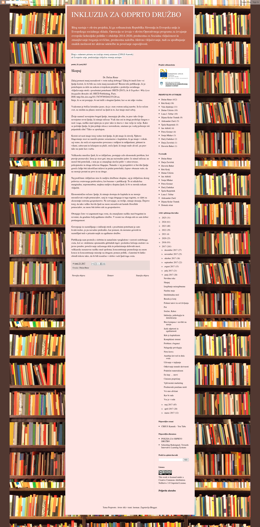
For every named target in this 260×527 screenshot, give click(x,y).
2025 (164, 217)
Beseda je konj (170, 298)
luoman (136, 507)
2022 (164, 229)
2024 (164, 221)
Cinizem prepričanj (172, 378)
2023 (164, 225)
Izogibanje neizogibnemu (174, 286)
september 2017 (171, 262)
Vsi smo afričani (171, 391)
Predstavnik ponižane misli (175, 387)
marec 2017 (169, 412)
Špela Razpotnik (168, 124)
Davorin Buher (167, 146)
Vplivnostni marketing (173, 383)
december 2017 (171, 250)
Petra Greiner (167, 131)
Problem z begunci (172, 343)
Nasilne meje (169, 290)
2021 (164, 234)
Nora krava (168, 351)
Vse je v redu (169, 399)
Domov (110, 275)
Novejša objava (78, 275)
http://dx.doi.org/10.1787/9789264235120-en (98, 96)
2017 (164, 246)
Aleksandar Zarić (168, 121)
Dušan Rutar (84, 267)
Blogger (153, 507)
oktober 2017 (170, 258)
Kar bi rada (168, 395)
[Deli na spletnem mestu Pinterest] (104, 263)
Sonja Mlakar (167, 135)
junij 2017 (169, 274)
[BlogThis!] (95, 263)
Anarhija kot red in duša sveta (174, 357)
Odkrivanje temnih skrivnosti (176, 366)
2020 (164, 238)
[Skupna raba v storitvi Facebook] (101, 263)
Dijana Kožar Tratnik (170, 117)
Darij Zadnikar (167, 139)
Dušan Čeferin (167, 110)
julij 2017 (168, 270)
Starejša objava (142, 275)
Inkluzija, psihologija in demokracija (174, 316)
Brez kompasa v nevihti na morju (175, 323)
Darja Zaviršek (167, 142)
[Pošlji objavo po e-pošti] (92, 263)
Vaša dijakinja (167, 106)
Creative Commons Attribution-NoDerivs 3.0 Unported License (172, 481)
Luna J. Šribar (167, 113)
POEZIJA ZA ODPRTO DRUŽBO (171, 440)
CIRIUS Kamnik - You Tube (173, 426)
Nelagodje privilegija (173, 347)
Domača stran (167, 205)
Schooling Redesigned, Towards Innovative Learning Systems (175, 446)
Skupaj (167, 282)
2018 (164, 242)
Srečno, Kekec (170, 311)
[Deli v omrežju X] (98, 263)
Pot (165, 307)
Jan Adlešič (166, 128)
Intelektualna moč (171, 294)
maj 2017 (168, 404)
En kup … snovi (171, 374)
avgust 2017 (169, 266)
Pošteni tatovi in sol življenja (176, 303)
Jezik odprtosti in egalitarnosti (171, 330)
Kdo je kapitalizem (172, 335)
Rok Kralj (165, 103)
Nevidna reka (169, 278)
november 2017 (171, 254)
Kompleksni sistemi (172, 339)
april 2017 (169, 408)
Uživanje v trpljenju (172, 362)
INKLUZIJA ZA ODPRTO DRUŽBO (126, 14)
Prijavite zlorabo (167, 490)
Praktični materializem (173, 370)
